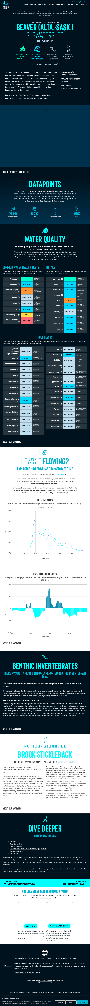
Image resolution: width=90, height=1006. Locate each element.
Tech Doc (36, 713)
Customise (60, 1002)
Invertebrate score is (52, 57)
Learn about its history (72, 992)
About (83, 4)
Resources (71, 4)
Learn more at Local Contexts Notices (27, 972)
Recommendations (16, 851)
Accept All (82, 1002)
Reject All (71, 1002)
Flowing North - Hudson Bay (27, 12)
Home (26, 4)
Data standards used (17, 844)
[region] (45, 1000)
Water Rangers (69, 958)
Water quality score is (22, 56)
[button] (45, 171)
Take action (14, 853)
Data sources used (16, 846)
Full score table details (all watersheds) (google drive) (28, 848)
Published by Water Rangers (80, 2)
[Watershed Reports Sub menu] (45, 4)
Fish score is (68, 56)
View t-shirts (30, 926)
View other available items (59, 926)
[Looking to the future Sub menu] (65, 4)
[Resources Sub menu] (77, 4)
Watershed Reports (36, 4)
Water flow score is (37, 57)
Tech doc (13, 841)
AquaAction (59, 980)
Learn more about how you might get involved (29, 871)
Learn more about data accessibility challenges (47, 201)
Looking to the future (56, 4)
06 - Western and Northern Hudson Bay (49, 12)
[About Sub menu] (86, 4)
